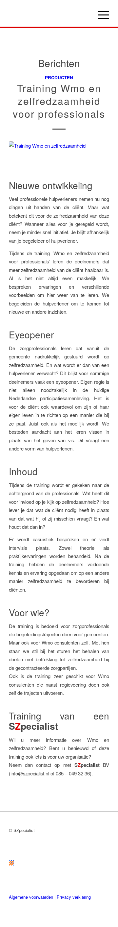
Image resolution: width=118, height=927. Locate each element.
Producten (59, 77)
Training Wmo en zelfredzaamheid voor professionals (59, 101)
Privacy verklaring (74, 897)
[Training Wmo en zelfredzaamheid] (59, 159)
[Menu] (100, 14)
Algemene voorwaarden (31, 897)
